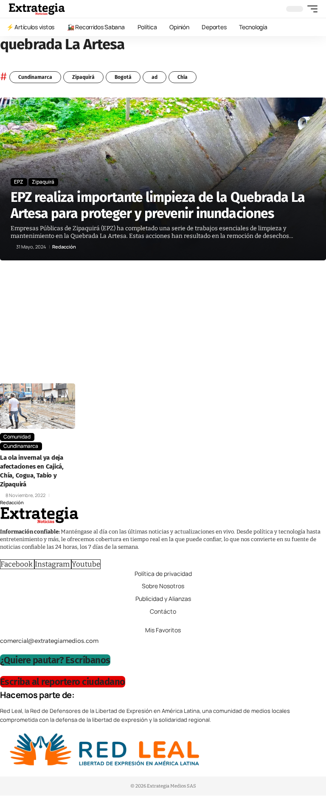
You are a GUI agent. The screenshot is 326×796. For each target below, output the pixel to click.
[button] (310, 9)
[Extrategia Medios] (36, 9)
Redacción (64, 246)
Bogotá (123, 77)
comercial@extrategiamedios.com (49, 641)
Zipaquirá (83, 77)
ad (154, 77)
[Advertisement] (163, 324)
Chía (182, 77)
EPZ (18, 181)
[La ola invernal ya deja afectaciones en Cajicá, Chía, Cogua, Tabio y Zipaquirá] (37, 405)
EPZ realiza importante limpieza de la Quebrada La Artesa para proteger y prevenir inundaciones (158, 205)
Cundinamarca (35, 77)
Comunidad (17, 436)
